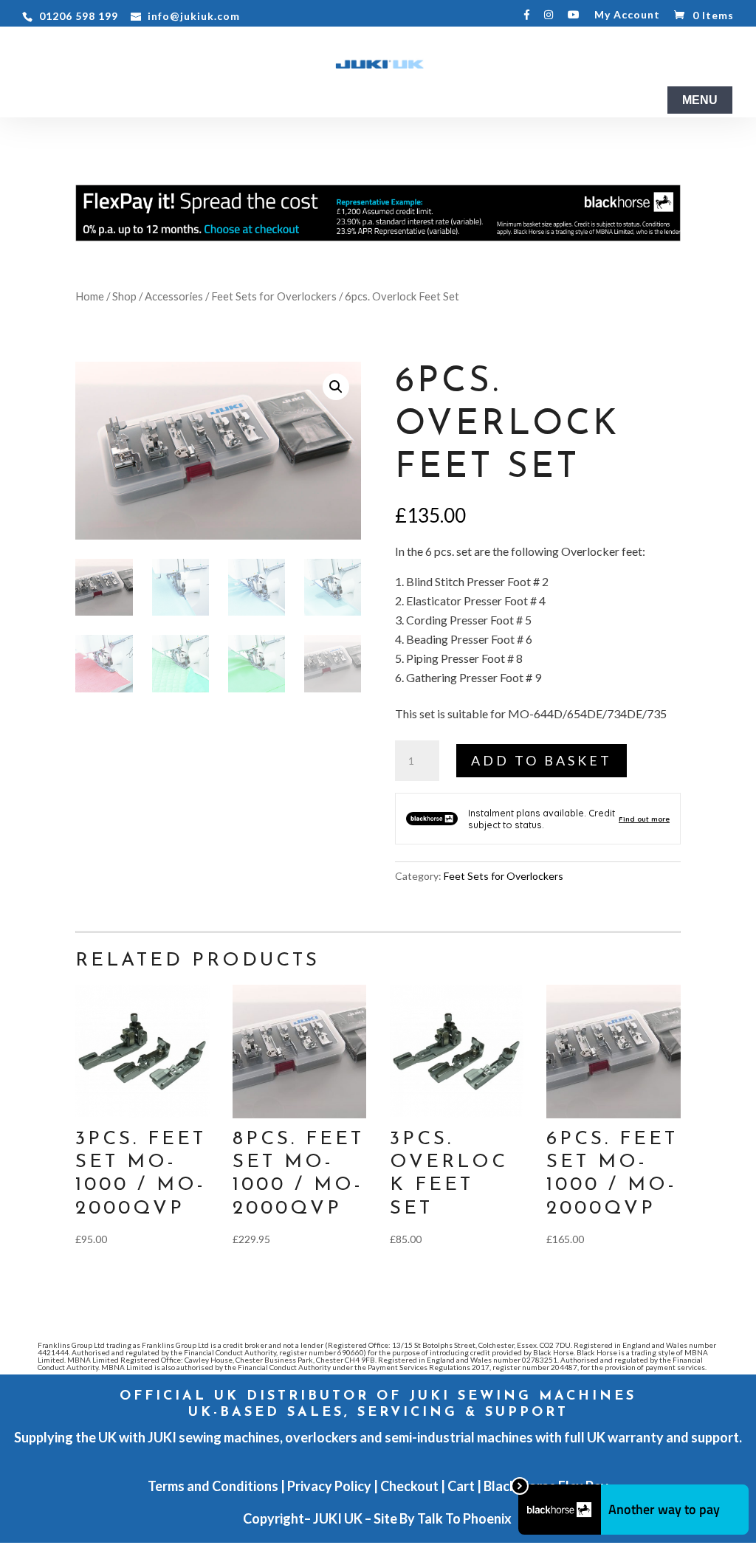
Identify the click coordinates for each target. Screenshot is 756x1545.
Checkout (409, 1486)
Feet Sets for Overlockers (274, 296)
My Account (627, 15)
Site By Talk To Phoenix (444, 1518)
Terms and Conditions (213, 1486)
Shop (124, 296)
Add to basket (541, 760)
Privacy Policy (329, 1486)
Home (89, 296)
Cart (461, 1486)
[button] (336, 387)
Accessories (174, 296)
